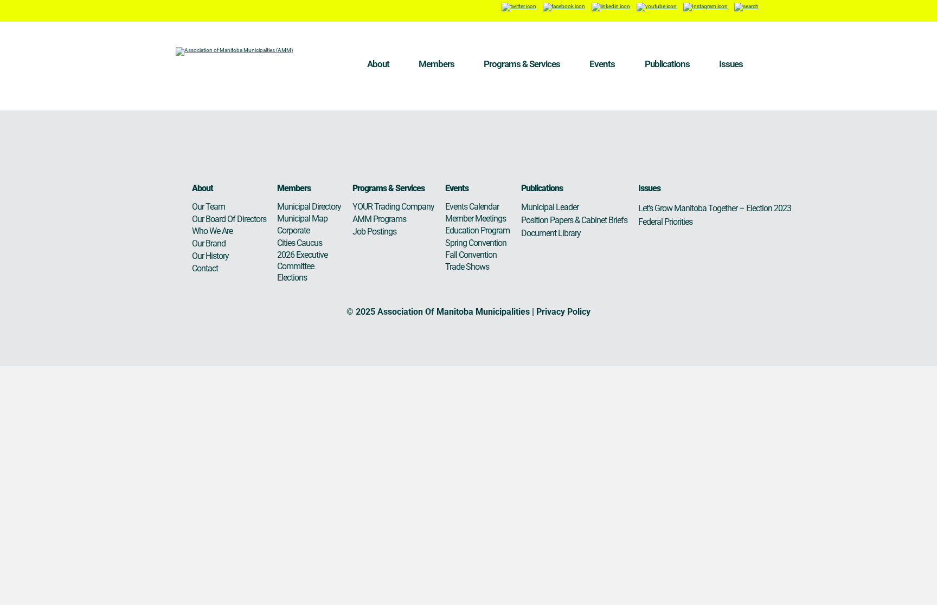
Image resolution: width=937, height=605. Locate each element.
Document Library (551, 233)
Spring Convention (475, 243)
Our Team (208, 206)
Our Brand (209, 243)
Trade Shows (467, 267)
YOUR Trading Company (393, 206)
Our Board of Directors (229, 219)
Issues (731, 63)
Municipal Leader (550, 207)
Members (436, 63)
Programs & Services (522, 63)
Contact (205, 268)
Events (602, 63)
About (378, 63)
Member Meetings (475, 218)
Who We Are (212, 231)
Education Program (477, 230)
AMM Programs (379, 219)
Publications (667, 63)
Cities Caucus (299, 243)
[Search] (746, 7)
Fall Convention (471, 255)
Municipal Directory (309, 206)
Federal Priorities (665, 222)
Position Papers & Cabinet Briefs (574, 220)
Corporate (293, 230)
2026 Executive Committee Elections (302, 266)
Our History (210, 256)
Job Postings (374, 231)
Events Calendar (472, 206)
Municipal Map (302, 218)
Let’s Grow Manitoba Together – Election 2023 (714, 208)
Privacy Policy (563, 312)
